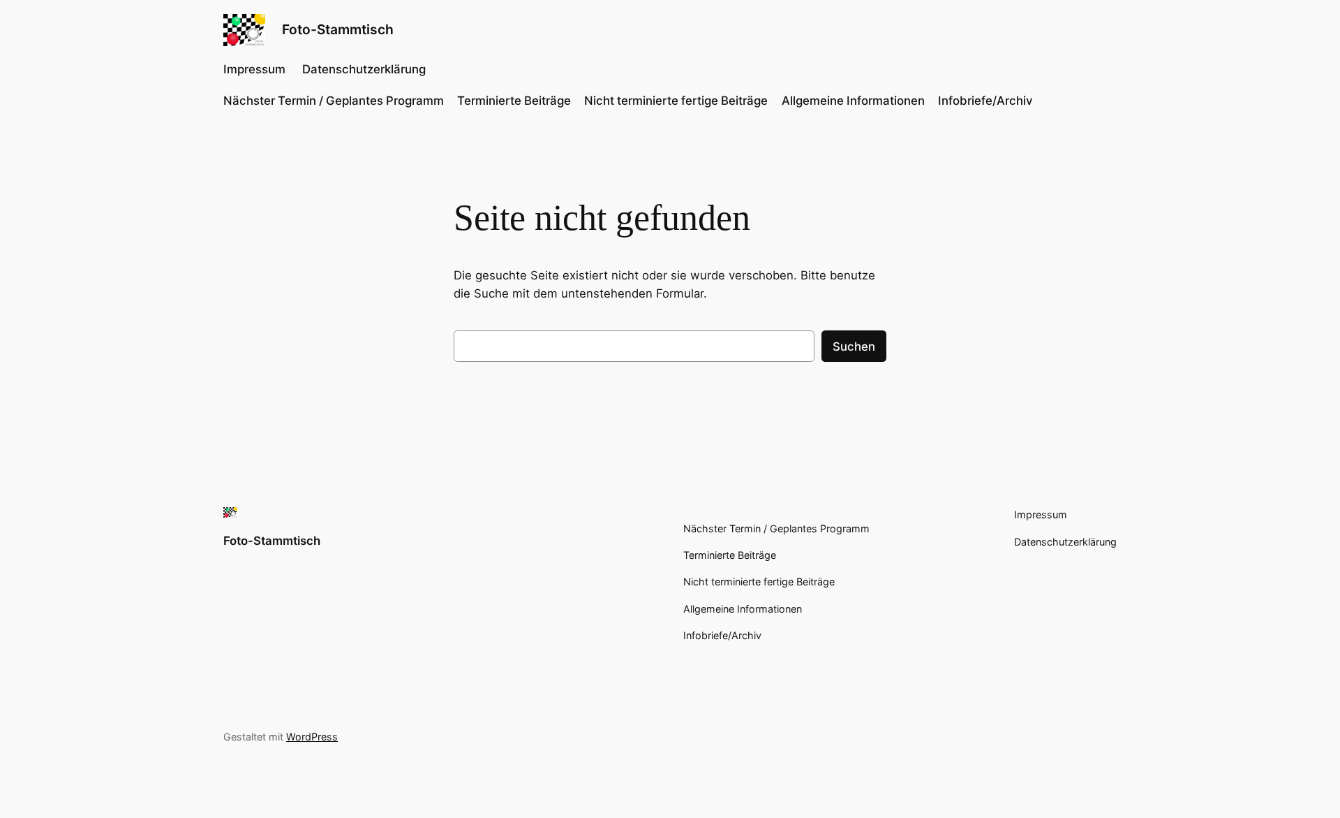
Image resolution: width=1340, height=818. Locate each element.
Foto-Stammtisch (338, 29)
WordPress (312, 737)
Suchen (854, 346)
